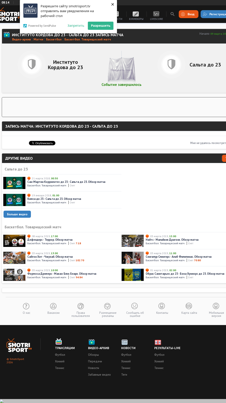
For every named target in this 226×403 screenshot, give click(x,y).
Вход (191, 14)
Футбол (60, 355)
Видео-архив (98, 348)
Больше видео (17, 214)
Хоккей (59, 361)
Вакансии (53, 312)
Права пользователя (81, 314)
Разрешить (100, 25)
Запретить (76, 25)
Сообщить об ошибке (135, 314)
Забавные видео (99, 375)
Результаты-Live (167, 348)
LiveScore (156, 19)
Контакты (162, 312)
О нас (26, 312)
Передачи (95, 361)
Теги (124, 375)
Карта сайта (189, 312)
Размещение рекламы (108, 314)
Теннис (59, 368)
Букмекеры (136, 19)
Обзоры (93, 355)
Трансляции (65, 348)
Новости (93, 368)
